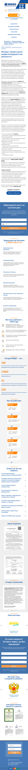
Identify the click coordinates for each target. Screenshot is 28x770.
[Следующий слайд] (27, 597)
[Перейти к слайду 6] (16, 610)
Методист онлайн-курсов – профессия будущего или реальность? (11, 48)
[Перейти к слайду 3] (13, 610)
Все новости (8, 46)
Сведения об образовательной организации (14, 18)
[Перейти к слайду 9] (17, 698)
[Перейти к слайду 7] (15, 698)
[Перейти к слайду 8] (16, 698)
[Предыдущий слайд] (1, 597)
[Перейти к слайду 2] (12, 610)
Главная (2, 46)
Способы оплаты (14, 29)
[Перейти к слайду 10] (18, 698)
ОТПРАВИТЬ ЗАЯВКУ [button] (13, 15)
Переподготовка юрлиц (14, 34)
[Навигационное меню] (2, 200)
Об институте (14, 24)
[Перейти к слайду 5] (15, 610)
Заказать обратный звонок (14, 753)
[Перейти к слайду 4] (14, 610)
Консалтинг (14, 32)
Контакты (14, 37)
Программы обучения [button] (13, 26)
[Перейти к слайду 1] (11, 610)
